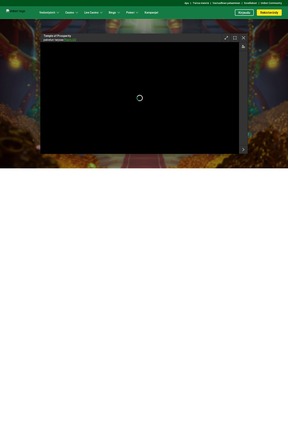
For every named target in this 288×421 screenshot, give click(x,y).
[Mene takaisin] (243, 38)
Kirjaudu (244, 13)
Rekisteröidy (269, 13)
